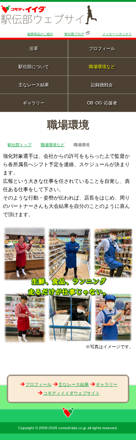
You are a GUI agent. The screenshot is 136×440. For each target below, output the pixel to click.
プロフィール (38, 384)
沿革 (33, 48)
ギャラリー (34, 103)
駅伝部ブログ (74, 34)
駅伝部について (33, 67)
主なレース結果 (33, 85)
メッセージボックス (117, 34)
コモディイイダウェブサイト (71, 393)
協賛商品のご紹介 (40, 34)
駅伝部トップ (20, 145)
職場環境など (53, 145)
